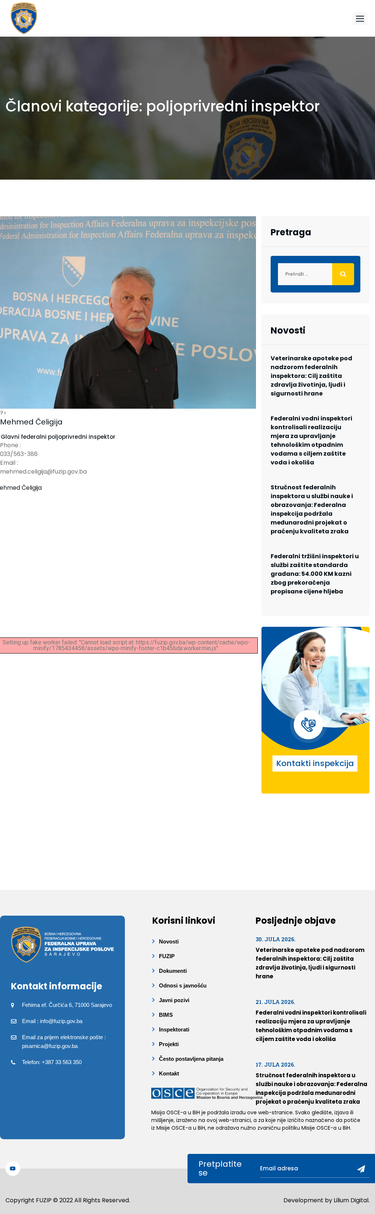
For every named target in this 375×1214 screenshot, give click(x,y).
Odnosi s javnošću (183, 985)
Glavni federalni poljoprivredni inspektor (58, 437)
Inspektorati (174, 1029)
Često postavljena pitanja (191, 1059)
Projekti (169, 1044)
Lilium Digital (351, 1200)
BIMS (166, 1015)
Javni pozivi (174, 1000)
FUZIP (167, 956)
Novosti (169, 941)
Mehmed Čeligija (31, 422)
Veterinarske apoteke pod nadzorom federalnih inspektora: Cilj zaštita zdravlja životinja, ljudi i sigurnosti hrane (311, 376)
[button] (360, 18)
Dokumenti (173, 971)
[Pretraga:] (315, 274)
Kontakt (169, 1073)
